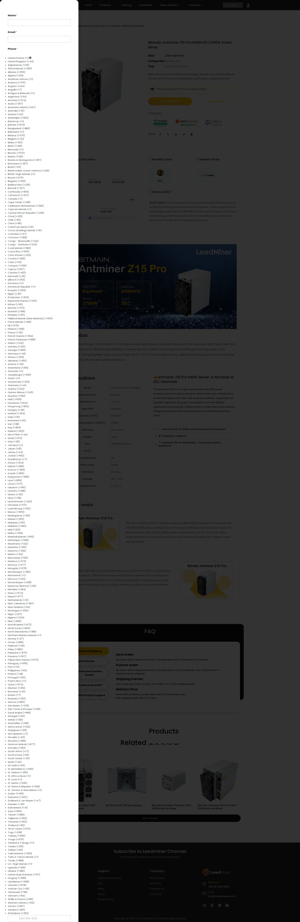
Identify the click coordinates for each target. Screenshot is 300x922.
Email (12, 32)
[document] (150, 461)
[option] (39, 58)
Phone (13, 48)
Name (13, 15)
